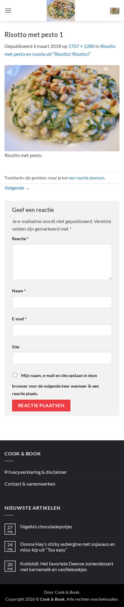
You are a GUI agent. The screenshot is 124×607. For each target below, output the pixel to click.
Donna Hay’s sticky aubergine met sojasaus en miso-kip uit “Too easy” (67, 546)
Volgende (17, 187)
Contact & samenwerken (30, 483)
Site (15, 346)
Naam (19, 290)
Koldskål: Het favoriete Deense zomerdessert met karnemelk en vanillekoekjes (66, 566)
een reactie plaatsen (86, 177)
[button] (8, 10)
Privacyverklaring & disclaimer (36, 472)
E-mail (19, 318)
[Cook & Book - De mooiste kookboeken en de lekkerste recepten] (60, 10)
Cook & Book (67, 592)
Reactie (20, 238)
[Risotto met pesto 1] (62, 107)
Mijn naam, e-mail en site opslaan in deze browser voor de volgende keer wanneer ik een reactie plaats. (55, 384)
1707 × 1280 (81, 46)
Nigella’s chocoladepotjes (46, 526)
